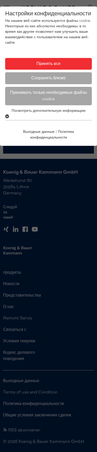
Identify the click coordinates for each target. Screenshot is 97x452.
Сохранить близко (48, 78)
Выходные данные (39, 132)
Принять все (48, 64)
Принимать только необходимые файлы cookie (48, 95)
